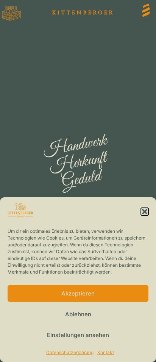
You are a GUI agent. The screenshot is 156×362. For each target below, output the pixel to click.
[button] (144, 211)
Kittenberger (83, 12)
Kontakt (105, 352)
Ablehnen (78, 314)
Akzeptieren (78, 293)
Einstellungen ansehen (78, 335)
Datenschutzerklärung (70, 352)
